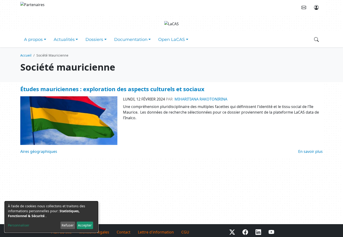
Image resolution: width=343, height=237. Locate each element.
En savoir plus (310, 151)
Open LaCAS (171, 39)
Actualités (64, 39)
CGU (185, 232)
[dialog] (51, 216)
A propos (33, 39)
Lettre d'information (156, 232)
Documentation (130, 39)
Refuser (68, 225)
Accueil (26, 55)
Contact (123, 232)
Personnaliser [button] (18, 225)
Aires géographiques (38, 151)
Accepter (85, 225)
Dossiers (94, 39)
